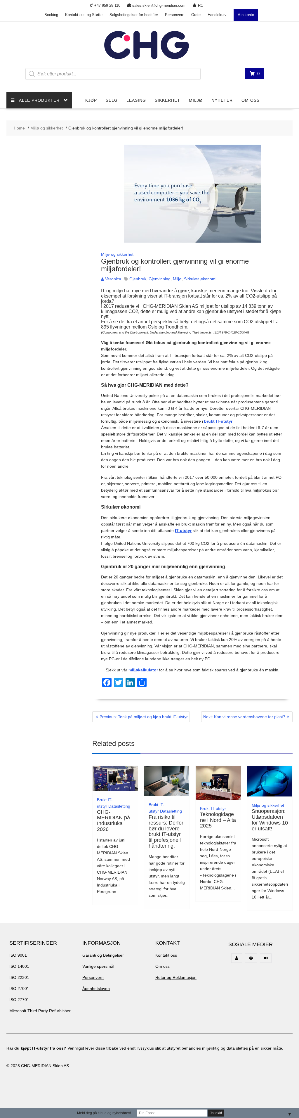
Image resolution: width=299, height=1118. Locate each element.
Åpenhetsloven (96, 988)
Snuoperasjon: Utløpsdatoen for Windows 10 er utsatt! (270, 819)
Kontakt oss (166, 955)
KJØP (91, 100)
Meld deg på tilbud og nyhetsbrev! (104, 1113)
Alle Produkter (39, 100)
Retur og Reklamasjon (176, 977)
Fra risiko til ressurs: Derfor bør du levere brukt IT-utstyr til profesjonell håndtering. (166, 831)
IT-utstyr (183, 530)
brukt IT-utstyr (218, 421)
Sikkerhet (167, 100)
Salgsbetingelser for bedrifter (133, 15)
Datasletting (119, 806)
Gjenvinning (160, 279)
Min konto (245, 15)
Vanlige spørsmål (98, 966)
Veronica (113, 279)
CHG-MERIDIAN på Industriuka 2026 (113, 820)
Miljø (196, 100)
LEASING (136, 100)
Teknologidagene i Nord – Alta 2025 (218, 820)
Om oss (250, 100)
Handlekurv (217, 15)
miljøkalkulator (143, 670)
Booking (51, 15)
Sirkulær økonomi (200, 279)
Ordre (196, 15)
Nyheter (222, 100)
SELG (112, 100)
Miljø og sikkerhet (117, 254)
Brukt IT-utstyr (213, 808)
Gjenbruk (137, 279)
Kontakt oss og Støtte (83, 15)
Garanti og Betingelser (103, 955)
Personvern (174, 15)
